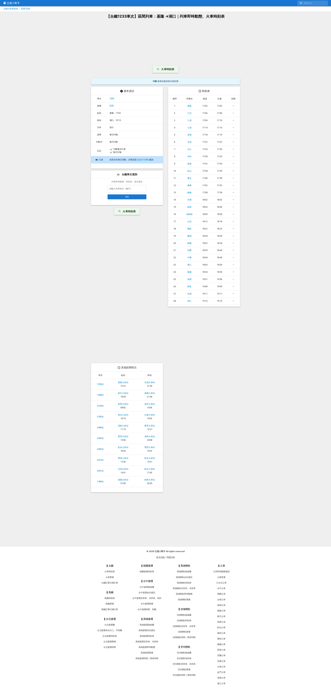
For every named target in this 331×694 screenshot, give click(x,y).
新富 (189, 286)
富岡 (189, 279)
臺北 (189, 178)
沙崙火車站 (149, 415)
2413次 (100, 460)
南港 (189, 163)
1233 (112, 98)
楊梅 (189, 272)
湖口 (189, 301)
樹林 (189, 207)
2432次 (100, 449)
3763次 (100, 416)
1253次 (100, 384)
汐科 (189, 156)
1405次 (100, 481)
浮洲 (189, 200)
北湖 (189, 294)
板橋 (189, 192)
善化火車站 (123, 415)
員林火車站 (123, 425)
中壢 (189, 257)
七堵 (189, 127)
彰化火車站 (123, 447)
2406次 (100, 427)
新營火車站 (123, 404)
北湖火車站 (149, 382)
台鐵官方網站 (143, 159)
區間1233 (25, 8)
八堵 (189, 120)
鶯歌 (189, 228)
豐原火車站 (149, 425)
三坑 (189, 113)
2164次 (100, 406)
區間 (112, 106)
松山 (189, 171)
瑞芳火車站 (149, 404)
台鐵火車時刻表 (10, 8)
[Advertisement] (165, 41)
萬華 (189, 185)
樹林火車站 (149, 480)
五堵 (189, 142)
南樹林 (189, 214)
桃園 (189, 243)
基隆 (189, 106)
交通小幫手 (13, 3)
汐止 (189, 149)
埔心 (189, 265)
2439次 (100, 438)
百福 (189, 135)
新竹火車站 (123, 393)
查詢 (127, 197)
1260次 (100, 395)
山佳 (189, 221)
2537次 (100, 471)
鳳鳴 (189, 236)
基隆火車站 (123, 382)
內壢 (189, 250)
